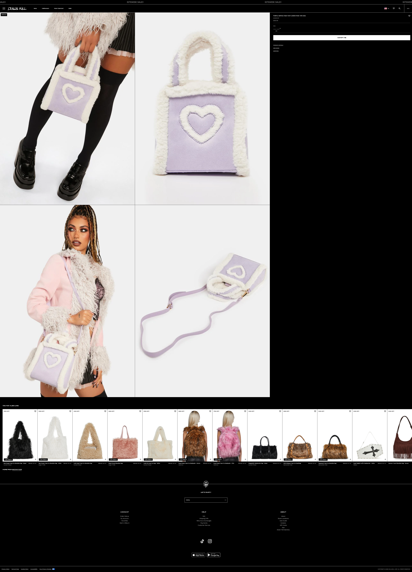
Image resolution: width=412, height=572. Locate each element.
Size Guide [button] (276, 48)
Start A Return (124, 523)
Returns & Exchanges (204, 520)
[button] (134, 2)
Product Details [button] (278, 45)
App (283, 527)
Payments (204, 523)
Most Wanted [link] (58, 8)
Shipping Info (204, 518)
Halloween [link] (45, 8)
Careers (283, 523)
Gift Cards (283, 525)
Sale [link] (70, 8)
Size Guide (283, 520)
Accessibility (33, 569)
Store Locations (283, 518)
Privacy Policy (5, 569)
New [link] (35, 8)
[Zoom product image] (67, 109)
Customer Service (204, 525)
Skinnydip (276, 18)
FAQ (204, 516)
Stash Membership (283, 529)
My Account (125, 518)
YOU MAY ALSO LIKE (11, 405)
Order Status (124, 516)
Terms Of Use (15, 569)
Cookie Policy (24, 569)
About (283, 516)
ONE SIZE (276, 29)
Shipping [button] (276, 51)
